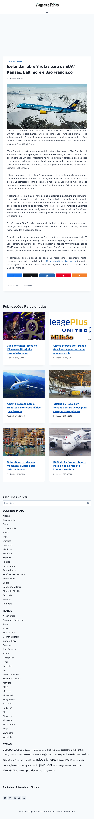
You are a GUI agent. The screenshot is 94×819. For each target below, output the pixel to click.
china (19, 754)
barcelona (65, 750)
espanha (64, 754)
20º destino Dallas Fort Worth (61, 261)
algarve (51, 749)
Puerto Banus (9, 570)
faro (12, 760)
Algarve (6, 516)
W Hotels (7, 737)
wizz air (51, 771)
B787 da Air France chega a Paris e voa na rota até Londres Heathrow (69, 466)
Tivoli (5, 728)
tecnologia (23, 771)
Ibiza (5, 537)
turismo (33, 770)
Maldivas (7, 549)
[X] (10, 798)
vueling (45, 771)
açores (58, 750)
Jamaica (7, 541)
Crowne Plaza (10, 641)
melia (81, 760)
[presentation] (24, 326)
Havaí (6, 532)
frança (17, 760)
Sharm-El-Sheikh (11, 591)
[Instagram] (14, 798)
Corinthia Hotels (11, 637)
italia (33, 760)
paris (28, 765)
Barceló (6, 628)
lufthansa (61, 760)
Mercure (7, 691)
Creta (5, 524)
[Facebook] (5, 798)
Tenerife (7, 599)
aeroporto (10, 749)
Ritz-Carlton (9, 724)
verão (40, 771)
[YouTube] (19, 798)
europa (6, 760)
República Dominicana (14, 574)
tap (16, 770)
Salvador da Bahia (12, 587)
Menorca (7, 557)
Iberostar (7, 666)
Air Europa (26, 750)
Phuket (6, 562)
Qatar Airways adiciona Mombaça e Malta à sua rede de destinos (21, 466)
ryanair (8, 770)
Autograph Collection (13, 620)
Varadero (7, 603)
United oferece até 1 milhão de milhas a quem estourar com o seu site (69, 349)
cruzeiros (29, 754)
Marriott (7, 683)
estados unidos (14, 285)
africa (19, 750)
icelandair (28, 285)
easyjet (44, 754)
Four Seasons (9, 649)
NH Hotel (7, 703)
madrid (68, 760)
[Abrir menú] (47, 12)
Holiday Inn (8, 657)
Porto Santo (9, 566)
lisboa (40, 759)
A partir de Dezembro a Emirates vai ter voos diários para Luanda (24, 407)
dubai (37, 755)
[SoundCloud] (24, 798)
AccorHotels (9, 616)
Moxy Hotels (9, 699)
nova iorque (20, 765)
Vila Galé (7, 720)
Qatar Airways (58, 765)
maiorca (75, 760)
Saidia (6, 583)
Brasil (74, 749)
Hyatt (5, 662)
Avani (5, 624)
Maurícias (7, 553)
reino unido (77, 765)
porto (35, 765)
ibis (4, 670)
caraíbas (13, 755)
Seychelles (8, 595)
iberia (28, 760)
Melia (5, 687)
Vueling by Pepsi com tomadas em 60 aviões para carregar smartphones (70, 407)
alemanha (42, 750)
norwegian (9, 765)
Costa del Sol (9, 520)
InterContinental (11, 674)
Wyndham (8, 733)
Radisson (7, 708)
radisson (68, 766)
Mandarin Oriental (12, 678)
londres (51, 759)
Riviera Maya (9, 578)
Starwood (7, 716)
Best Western (9, 632)
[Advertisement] (47, 32)
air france (34, 750)
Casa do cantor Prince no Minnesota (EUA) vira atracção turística (22, 349)
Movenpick (8, 695)
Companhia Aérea (14, 61)
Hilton (6, 653)
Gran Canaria (9, 528)
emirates (53, 754)
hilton (23, 760)
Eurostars (7, 645)
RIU (4, 712)
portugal (45, 765)
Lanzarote (8, 545)
